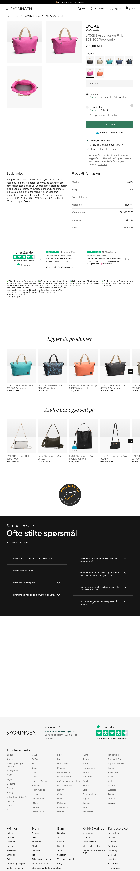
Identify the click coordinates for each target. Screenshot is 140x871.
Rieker (86, 759)
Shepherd (87, 776)
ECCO (35, 759)
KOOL (35, 803)
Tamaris (86, 803)
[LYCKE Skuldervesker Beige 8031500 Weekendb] (99, 61)
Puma (85, 754)
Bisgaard (11, 783)
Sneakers (11, 841)
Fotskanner (113, 846)
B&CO (9, 775)
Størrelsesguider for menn (44, 867)
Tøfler (9, 859)
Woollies (112, 789)
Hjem (9, 16)
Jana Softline (38, 798)
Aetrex (10, 759)
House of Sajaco (39, 781)
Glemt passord (89, 841)
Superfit (86, 798)
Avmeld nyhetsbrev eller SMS (94, 851)
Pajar (59, 798)
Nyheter (10, 832)
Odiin (59, 794)
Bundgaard (12, 792)
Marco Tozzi (63, 763)
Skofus (86, 785)
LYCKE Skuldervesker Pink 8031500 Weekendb (43, 16)
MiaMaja (61, 768)
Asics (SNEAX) (13, 770)
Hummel (36, 785)
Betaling (112, 854)
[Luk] (136, 2)
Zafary (111, 794)
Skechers (87, 781)
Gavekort (112, 841)
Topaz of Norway (116, 763)
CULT (34, 754)
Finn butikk (113, 832)
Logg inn (87, 837)
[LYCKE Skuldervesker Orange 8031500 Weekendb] (99, 73)
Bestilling (112, 850)
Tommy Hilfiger (115, 759)
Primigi (60, 811)
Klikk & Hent (114, 863)
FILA (34, 763)
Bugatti (10, 788)
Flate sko (11, 837)
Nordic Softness (64, 785)
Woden (111, 785)
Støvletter (11, 850)
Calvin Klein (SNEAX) (17, 796)
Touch (111, 768)
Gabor (35, 768)
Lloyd (59, 754)
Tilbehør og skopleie (16, 863)
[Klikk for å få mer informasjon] (131, 105)
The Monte (88, 811)
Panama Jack (63, 807)
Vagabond (113, 772)
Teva (85, 807)
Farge (89, 53)
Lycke (60, 759)
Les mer (81, 2)
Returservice (114, 867)
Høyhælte (11, 846)
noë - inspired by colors (68, 781)
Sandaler (11, 854)
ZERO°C (112, 798)
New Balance (63, 772)
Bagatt (10, 779)
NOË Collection (64, 776)
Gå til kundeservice (16, 542)
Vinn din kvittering (91, 846)
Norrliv (60, 789)
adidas (10, 754)
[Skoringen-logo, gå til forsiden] (21, 8)
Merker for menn (40, 863)
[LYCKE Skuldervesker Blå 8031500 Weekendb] (119, 61)
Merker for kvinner (15, 867)
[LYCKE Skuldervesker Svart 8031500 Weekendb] (90, 61)
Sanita (86, 772)
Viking (111, 781)
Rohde (86, 763)
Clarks (9, 805)
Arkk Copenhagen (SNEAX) (15, 765)
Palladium (62, 803)
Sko (34, 837)
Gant (34, 772)
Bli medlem (88, 832)
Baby (59, 863)
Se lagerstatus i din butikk (103, 115)
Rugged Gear (89, 768)
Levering (112, 859)
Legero (35, 807)
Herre (17, 16)
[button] (22, 299)
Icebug (35, 794)
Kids (59, 867)
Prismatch (112, 837)
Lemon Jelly (38, 811)
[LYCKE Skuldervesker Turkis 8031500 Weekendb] (109, 61)
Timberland (113, 754)
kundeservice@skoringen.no (60, 731)
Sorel (85, 789)
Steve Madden (90, 794)
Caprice (10, 801)
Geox (34, 776)
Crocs (9, 810)
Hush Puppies (38, 789)
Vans (110, 776)
